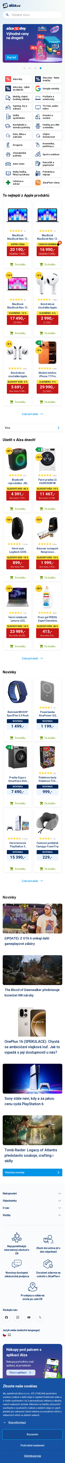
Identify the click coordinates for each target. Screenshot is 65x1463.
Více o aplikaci (18, 1372)
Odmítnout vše (32, 1455)
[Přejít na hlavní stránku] (12, 5)
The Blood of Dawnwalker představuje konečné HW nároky (32, 992)
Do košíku (20, 264)
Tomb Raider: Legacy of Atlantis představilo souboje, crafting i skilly (31, 1155)
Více (7, 427)
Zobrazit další (30, 414)
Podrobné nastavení (32, 1445)
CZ (9, 1334)
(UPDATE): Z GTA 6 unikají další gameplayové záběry (27, 941)
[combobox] (32, 15)
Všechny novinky (14, 1172)
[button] (32, 1193)
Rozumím (32, 1434)
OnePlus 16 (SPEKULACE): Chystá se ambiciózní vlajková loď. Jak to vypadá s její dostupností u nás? (32, 1047)
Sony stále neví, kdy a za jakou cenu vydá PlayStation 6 (29, 1101)
